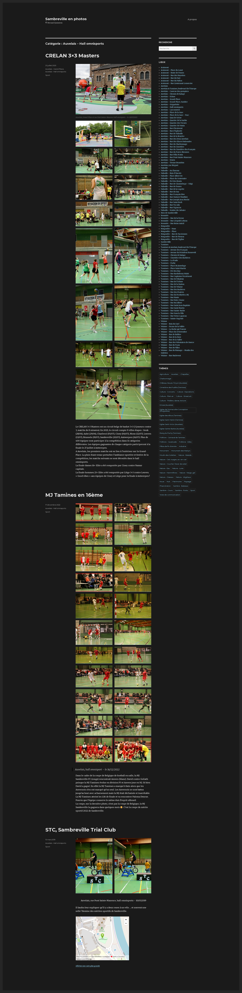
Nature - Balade (184, 455)
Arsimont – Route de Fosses (172, 73)
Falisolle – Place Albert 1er (172, 176)
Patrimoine (177, 482)
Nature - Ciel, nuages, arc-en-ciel (173, 459)
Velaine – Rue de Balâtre (171, 334)
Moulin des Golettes (168, 455)
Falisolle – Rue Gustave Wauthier (174, 197)
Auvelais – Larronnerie (170, 110)
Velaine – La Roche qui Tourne (173, 329)
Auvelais (164, 86)
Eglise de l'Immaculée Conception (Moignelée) (174, 410)
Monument (164, 451)
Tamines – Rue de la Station (172, 284)
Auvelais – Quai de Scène (171, 118)
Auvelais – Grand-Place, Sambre (174, 102)
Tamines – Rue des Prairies (172, 292)
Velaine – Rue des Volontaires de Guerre (177, 342)
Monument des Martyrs (180, 451)
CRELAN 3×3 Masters (72, 55)
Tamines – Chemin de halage (173, 255)
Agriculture (164, 374)
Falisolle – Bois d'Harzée (171, 173)
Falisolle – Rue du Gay (170, 192)
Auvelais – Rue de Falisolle (172, 134)
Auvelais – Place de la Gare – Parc (175, 115)
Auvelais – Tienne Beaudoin (172, 163)
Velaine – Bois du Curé (170, 324)
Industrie (182, 446)
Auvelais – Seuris (168, 160)
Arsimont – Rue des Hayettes (173, 75)
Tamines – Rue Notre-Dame (172, 300)
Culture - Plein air (167, 396)
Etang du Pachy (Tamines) (170, 433)
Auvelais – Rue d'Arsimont (172, 128)
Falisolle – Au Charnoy (170, 171)
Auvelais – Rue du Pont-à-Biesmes (175, 152)
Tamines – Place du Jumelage (173, 266)
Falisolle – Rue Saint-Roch (171, 202)
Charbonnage (165, 379)
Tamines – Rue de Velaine (172, 287)
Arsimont (165, 67)
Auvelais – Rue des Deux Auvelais (174, 139)
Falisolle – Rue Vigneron (171, 208)
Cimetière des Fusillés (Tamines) (173, 387)
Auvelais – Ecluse (168, 97)
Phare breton (165, 486)
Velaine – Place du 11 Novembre (174, 332)
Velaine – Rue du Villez (170, 348)
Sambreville (166, 242)
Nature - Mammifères (168, 473)
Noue (162, 482)
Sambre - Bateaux (180, 486)
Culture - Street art (183, 396)
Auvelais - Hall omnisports (55, 72)
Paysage (187, 482)
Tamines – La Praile (169, 260)
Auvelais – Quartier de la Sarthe (174, 120)
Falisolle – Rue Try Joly (170, 205)
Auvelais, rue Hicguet (169, 165)
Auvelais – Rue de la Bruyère (172, 136)
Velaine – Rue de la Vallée (171, 340)
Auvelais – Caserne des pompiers (175, 91)
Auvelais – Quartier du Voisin (173, 126)
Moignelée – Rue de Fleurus (172, 237)
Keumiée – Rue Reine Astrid (172, 223)
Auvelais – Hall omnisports (172, 107)
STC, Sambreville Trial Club (80, 830)
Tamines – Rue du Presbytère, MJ (175, 295)
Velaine (164, 321)
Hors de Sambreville (169, 213)
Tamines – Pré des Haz (170, 271)
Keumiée (164, 215)
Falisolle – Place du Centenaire (174, 178)
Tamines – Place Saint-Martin (173, 268)
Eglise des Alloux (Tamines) (170, 415)
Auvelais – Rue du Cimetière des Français (178, 149)
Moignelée (165, 226)
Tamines (164, 245)
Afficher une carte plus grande (88, 966)
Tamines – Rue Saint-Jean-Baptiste (175, 305)
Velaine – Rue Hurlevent (171, 356)
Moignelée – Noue (168, 229)
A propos (192, 19)
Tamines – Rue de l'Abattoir (172, 279)
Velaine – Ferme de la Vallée (172, 326)
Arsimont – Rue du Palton (171, 81)
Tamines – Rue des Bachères (173, 289)
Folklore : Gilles (185, 442)
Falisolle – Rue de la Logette (172, 189)
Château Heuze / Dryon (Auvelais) (173, 383)
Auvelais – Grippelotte (170, 104)
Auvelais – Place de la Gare (172, 112)
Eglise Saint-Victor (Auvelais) (171, 424)
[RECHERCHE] (194, 48)
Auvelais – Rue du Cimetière (172, 147)
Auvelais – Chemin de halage (173, 94)
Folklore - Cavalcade (168, 442)
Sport (47, 75)
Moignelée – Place (168, 231)
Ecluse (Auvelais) (166, 405)
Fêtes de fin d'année (168, 446)
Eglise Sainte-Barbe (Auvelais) (172, 429)
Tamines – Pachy (168, 263)
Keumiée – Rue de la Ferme (172, 218)
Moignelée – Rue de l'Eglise (172, 239)
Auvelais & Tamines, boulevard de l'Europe (178, 89)
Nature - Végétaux (183, 477)
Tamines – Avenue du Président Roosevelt (178, 252)
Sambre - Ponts (181, 490)
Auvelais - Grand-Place (54, 69)
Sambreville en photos (66, 19)
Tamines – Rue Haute (170, 297)
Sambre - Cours (166, 490)
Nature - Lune (177, 468)
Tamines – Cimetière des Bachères (175, 258)
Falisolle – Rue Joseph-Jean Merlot (175, 200)
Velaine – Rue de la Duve (171, 337)
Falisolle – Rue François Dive (173, 194)
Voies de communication (170, 495)
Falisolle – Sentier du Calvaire (173, 210)
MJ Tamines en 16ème (74, 495)
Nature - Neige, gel (187, 473)
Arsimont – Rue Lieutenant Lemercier (177, 83)
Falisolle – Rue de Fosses (171, 186)
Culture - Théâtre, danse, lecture (173, 401)
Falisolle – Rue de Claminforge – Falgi (177, 184)
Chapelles (184, 374)
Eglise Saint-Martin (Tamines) (171, 420)
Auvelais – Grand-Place (170, 99)
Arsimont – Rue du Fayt (170, 78)
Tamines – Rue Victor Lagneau (174, 316)
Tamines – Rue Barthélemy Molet (175, 274)
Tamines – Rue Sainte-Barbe (173, 311)
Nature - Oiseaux (166, 477)
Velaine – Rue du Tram (170, 345)
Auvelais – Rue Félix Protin (172, 155)
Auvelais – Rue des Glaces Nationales (176, 141)
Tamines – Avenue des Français (174, 250)
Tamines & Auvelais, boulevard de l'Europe (178, 247)
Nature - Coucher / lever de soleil (173, 464)
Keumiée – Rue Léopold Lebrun (174, 221)
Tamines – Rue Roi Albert (171, 303)
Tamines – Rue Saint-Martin (172, 308)
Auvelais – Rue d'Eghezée (171, 131)
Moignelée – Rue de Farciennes (174, 234)
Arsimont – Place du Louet (172, 70)
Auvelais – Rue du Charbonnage (174, 144)
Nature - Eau (165, 468)
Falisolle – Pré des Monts (171, 181)
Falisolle (164, 168)
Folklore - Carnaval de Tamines (172, 437)
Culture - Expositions (185, 392)
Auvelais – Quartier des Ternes (174, 123)
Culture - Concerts (167, 392)
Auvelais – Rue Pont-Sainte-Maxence (176, 157)
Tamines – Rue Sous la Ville (172, 313)
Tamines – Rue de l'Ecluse (172, 282)
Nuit (168, 482)
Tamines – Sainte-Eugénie (172, 319)
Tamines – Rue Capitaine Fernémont (176, 276)
